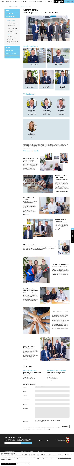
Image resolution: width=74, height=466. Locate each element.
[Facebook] (39, 440)
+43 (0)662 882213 (52, 377)
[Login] (45, 440)
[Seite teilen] (48, 440)
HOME (2, 1)
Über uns (10, 22)
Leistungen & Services (13, 23)
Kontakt (10, 36)
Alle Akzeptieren (4, 463)
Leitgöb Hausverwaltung (12, 41)
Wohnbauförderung (12, 33)
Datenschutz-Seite (37, 455)
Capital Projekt (10, 39)
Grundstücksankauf (12, 28)
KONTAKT (50, 1)
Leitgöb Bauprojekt (11, 38)
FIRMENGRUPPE (17, 1)
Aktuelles (10, 31)
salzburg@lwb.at (50, 380)
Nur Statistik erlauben (12, 463)
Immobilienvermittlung (13, 29)
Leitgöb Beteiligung (11, 42)
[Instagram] (41, 440)
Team (9, 34)
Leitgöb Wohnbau (23, 6)
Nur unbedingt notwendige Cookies (23, 463)
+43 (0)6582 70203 (29, 377)
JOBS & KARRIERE (41, 1)
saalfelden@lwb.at (27, 380)
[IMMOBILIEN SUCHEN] (72, 229)
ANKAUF (25, 1)
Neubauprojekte (11, 25)
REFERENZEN (32, 1)
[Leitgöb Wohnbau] (64, 1)
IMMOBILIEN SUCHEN (72, 236)
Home (5, 6)
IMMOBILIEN (8, 1)
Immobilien (10, 26)
